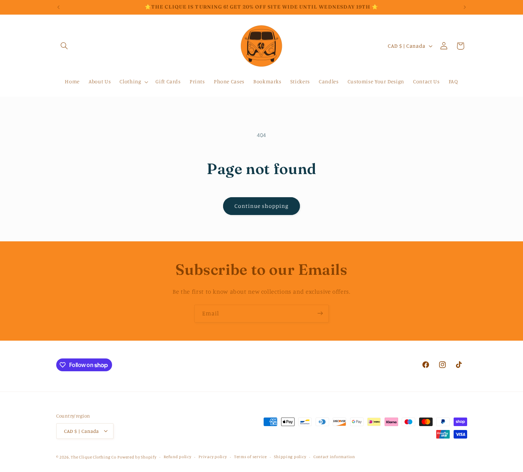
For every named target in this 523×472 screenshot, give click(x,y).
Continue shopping (261, 206)
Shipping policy (290, 456)
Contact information (334, 456)
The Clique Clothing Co (93, 456)
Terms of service (250, 456)
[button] (64, 46)
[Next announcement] (464, 7)
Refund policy (177, 456)
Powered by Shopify (136, 456)
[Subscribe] (320, 313)
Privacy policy (213, 456)
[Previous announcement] (58, 7)
